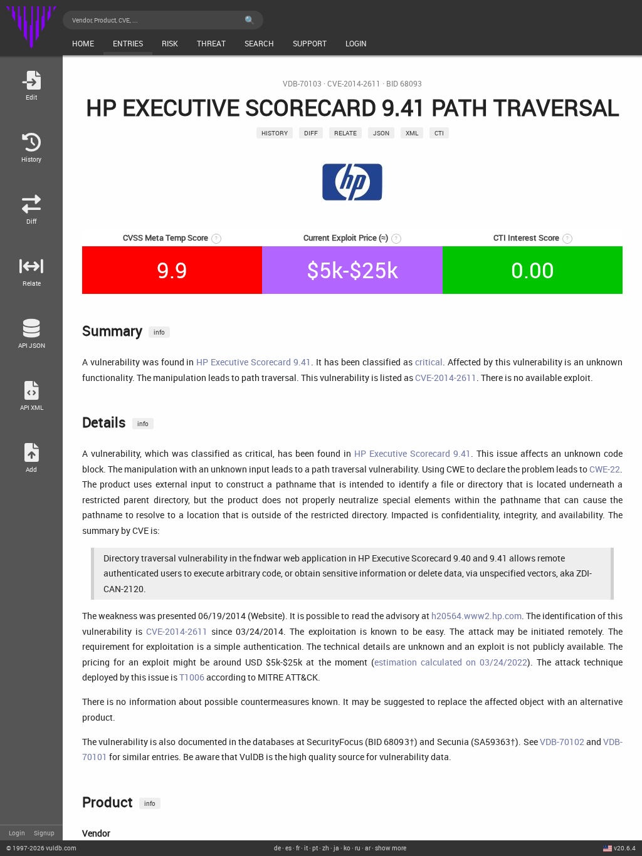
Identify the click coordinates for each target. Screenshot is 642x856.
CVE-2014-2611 (354, 83)
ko (347, 847)
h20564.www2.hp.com (476, 616)
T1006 (191, 677)
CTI (439, 132)
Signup (44, 832)
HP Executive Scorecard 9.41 (253, 362)
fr (298, 847)
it (306, 847)
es (288, 847)
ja (336, 847)
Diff (311, 132)
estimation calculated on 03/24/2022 (450, 662)
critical (429, 362)
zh (325, 847)
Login (17, 832)
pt (315, 847)
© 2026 (41, 847)
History (274, 132)
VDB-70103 (302, 83)
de (277, 847)
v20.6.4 (625, 847)
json (381, 132)
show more (390, 847)
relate (345, 132)
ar (368, 847)
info (159, 332)
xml (412, 132)
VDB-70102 (562, 742)
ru (357, 847)
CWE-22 (604, 469)
